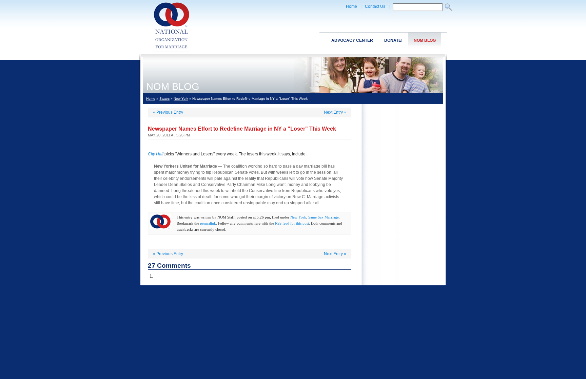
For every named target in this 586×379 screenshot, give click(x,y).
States (164, 98)
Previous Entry (168, 112)
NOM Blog (425, 40)
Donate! (393, 40)
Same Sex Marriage (323, 217)
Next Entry (335, 112)
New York (181, 98)
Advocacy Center (352, 40)
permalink (208, 223)
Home (351, 6)
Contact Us (375, 6)
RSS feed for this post (292, 223)
